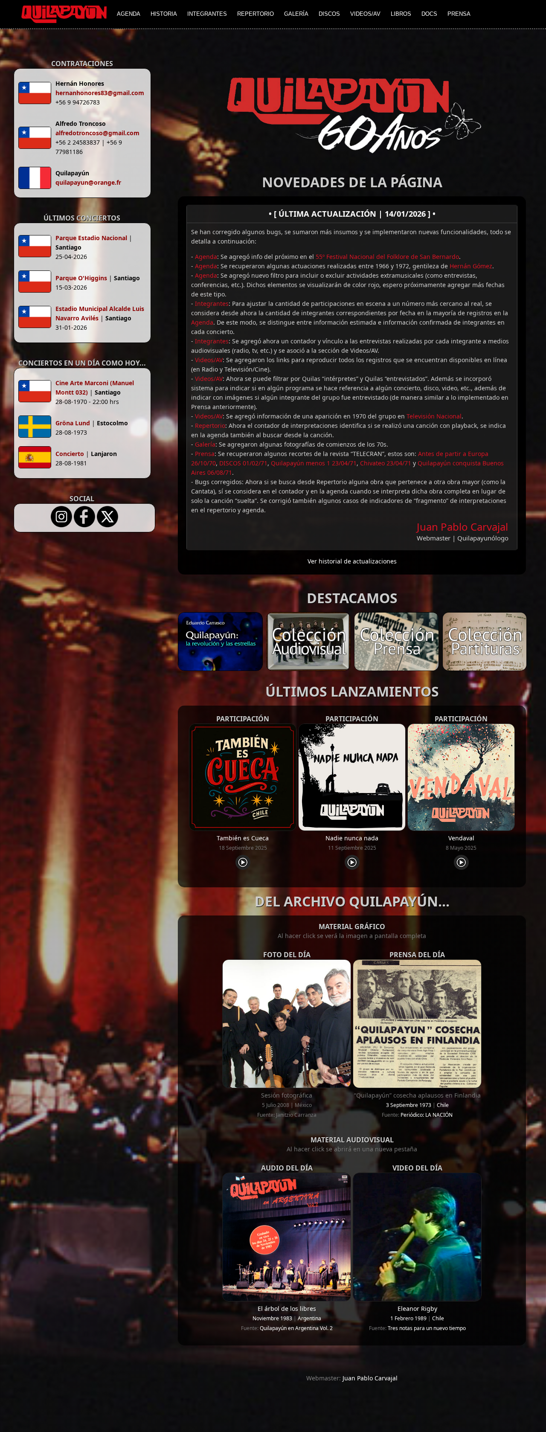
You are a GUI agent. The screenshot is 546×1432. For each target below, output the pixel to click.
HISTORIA (164, 14)
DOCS (429, 14)
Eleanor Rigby (417, 1308)
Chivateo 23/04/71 (385, 463)
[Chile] (36, 247)
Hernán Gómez (471, 266)
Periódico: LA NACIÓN (427, 1114)
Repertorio (210, 425)
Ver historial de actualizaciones (352, 561)
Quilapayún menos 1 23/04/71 (314, 463)
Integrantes (212, 303)
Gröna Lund (72, 423)
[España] (36, 458)
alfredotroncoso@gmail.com (97, 133)
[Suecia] (36, 427)
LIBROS (401, 14)
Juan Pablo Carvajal (462, 527)
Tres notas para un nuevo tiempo (427, 1328)
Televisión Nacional (434, 416)
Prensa (205, 454)
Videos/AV (209, 360)
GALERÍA (296, 14)
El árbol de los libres (287, 1308)
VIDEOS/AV (365, 14)
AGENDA (128, 14)
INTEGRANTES (207, 14)
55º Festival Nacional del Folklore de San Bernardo (387, 257)
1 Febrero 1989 (408, 1318)
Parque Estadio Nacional (91, 238)
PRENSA (458, 14)
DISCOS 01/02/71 (243, 463)
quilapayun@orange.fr (88, 182)
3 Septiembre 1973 (408, 1105)
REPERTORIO (255, 14)
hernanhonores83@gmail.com (99, 93)
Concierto (69, 454)
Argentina (309, 1318)
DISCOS (329, 14)
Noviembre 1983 (272, 1318)
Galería (205, 444)
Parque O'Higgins (81, 278)
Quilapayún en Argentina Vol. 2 (296, 1328)
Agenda (206, 257)
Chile (443, 1105)
